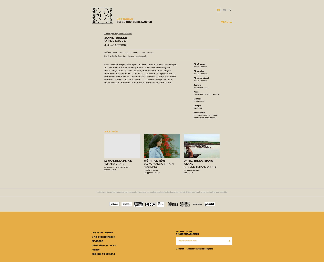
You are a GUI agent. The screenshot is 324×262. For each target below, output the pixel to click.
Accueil (107, 34)
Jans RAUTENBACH (117, 45)
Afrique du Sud (110, 52)
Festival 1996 (110, 56)
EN (224, 10)
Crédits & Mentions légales (200, 249)
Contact (180, 249)
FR (218, 10)
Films (114, 34)
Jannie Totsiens (125, 34)
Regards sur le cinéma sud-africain (132, 56)
